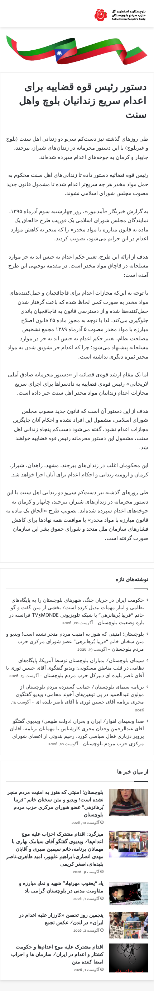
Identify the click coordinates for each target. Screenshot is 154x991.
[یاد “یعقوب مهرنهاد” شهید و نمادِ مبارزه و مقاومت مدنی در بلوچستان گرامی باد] (128, 893)
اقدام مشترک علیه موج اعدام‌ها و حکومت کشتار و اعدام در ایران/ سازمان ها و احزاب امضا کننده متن (57, 954)
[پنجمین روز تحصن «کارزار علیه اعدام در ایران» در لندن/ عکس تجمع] (128, 925)
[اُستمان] (120, 13)
